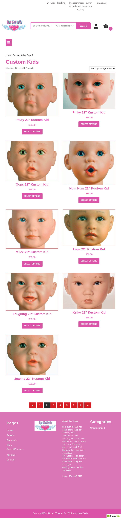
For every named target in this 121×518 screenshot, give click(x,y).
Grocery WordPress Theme (48, 513)
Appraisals (12, 440)
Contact (10, 459)
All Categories (63, 25)
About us (11, 455)
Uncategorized (97, 428)
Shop (9, 445)
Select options (32, 132)
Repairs (10, 435)
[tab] (9, 42)
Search (83, 26)
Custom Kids (19, 55)
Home (8, 55)
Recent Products (15, 449)
